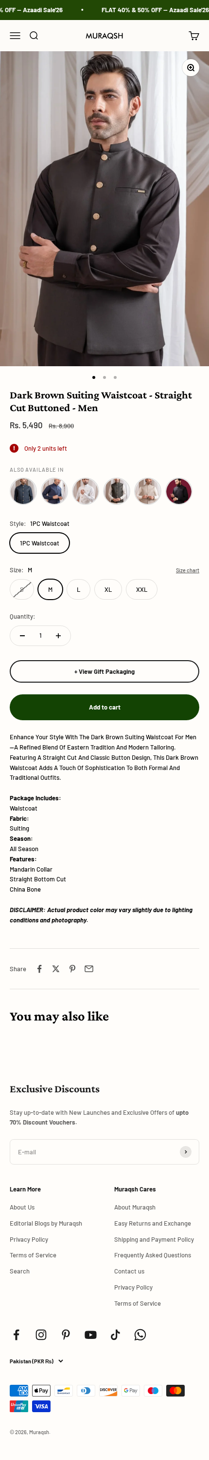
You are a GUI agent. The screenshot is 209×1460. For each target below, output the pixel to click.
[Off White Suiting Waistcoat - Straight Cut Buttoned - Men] (85, 491)
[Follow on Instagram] (41, 1334)
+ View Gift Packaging (104, 671)
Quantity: (22, 616)
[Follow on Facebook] (16, 1334)
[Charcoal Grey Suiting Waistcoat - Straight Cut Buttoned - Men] (23, 491)
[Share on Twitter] (56, 968)
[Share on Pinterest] (72, 968)
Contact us (129, 1271)
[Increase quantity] (58, 636)
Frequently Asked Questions (152, 1255)
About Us (22, 1207)
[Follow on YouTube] (90, 1334)
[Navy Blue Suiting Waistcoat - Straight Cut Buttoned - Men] (54, 491)
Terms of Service (33, 1255)
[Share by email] (89, 968)
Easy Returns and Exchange (152, 1223)
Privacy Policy (29, 1239)
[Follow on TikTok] (115, 1334)
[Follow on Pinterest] (65, 1334)
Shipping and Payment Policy (154, 1239)
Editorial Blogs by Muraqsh (46, 1223)
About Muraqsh (135, 1207)
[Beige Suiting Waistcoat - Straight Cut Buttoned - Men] (147, 491)
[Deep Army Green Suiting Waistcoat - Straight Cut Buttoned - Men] (116, 491)
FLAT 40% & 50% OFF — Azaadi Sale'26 (151, 10)
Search (20, 1271)
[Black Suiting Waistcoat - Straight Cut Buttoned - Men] (178, 491)
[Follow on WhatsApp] (140, 1334)
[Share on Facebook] (39, 968)
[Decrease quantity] (22, 636)
